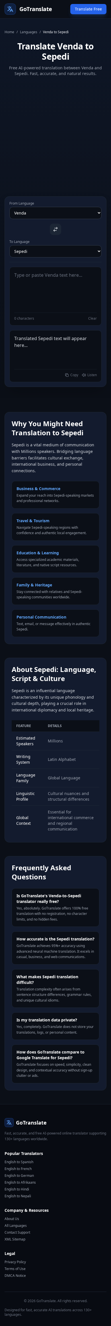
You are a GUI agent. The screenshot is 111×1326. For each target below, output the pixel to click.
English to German (19, 1175)
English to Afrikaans (20, 1182)
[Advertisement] (55, 131)
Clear (92, 318)
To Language (19, 242)
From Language (21, 203)
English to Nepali (18, 1196)
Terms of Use (15, 1268)
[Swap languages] (55, 229)
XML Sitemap (15, 1239)
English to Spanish (19, 1162)
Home (9, 32)
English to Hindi (17, 1189)
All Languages (16, 1225)
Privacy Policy (15, 1262)
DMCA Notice (15, 1275)
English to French (18, 1168)
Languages (28, 32)
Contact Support (17, 1232)
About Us (12, 1218)
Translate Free (88, 9)
